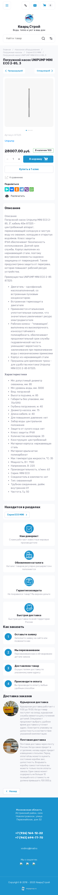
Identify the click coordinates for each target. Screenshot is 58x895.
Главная (7, 49)
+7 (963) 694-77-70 (29, 837)
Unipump (9, 140)
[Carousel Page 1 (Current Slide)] (26, 130)
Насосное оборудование (27, 49)
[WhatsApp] (31, 189)
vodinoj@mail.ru (29, 848)
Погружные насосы (12, 52)
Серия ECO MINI (33, 52)
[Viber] (26, 189)
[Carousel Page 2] (28, 130)
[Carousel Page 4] (31, 130)
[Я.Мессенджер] (7, 189)
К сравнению (16, 177)
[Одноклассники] (17, 189)
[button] (7, 5)
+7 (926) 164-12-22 (29, 833)
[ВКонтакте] (12, 189)
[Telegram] (21, 189)
